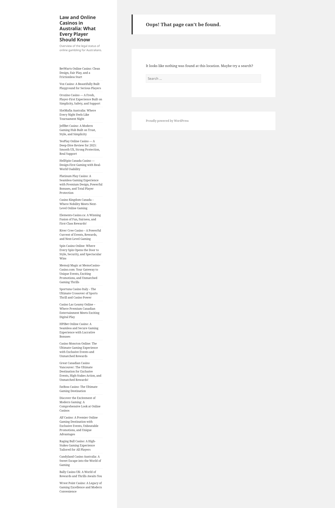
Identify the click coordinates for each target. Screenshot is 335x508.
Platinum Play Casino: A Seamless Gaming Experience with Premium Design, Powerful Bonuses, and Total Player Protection (80, 184)
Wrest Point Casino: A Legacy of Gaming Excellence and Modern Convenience (80, 487)
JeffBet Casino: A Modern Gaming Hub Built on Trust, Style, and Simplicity (77, 130)
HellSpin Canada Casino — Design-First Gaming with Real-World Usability (80, 165)
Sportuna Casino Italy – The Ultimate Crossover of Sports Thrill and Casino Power (78, 293)
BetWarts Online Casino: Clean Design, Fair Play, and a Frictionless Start (79, 73)
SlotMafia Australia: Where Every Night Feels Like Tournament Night (77, 115)
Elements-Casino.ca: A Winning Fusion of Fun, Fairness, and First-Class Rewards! (80, 219)
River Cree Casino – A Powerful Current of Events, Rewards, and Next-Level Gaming (80, 235)
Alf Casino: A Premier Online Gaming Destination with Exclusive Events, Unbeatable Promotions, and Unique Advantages (78, 426)
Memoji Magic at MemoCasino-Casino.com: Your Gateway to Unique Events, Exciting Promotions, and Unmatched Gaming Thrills (79, 273)
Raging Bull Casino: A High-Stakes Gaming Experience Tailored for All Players (77, 445)
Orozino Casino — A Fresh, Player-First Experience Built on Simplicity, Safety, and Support (80, 99)
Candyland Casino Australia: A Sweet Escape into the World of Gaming (80, 461)
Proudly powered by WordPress (167, 121)
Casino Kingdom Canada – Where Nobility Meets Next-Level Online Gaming (78, 204)
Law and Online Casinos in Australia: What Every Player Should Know (77, 28)
